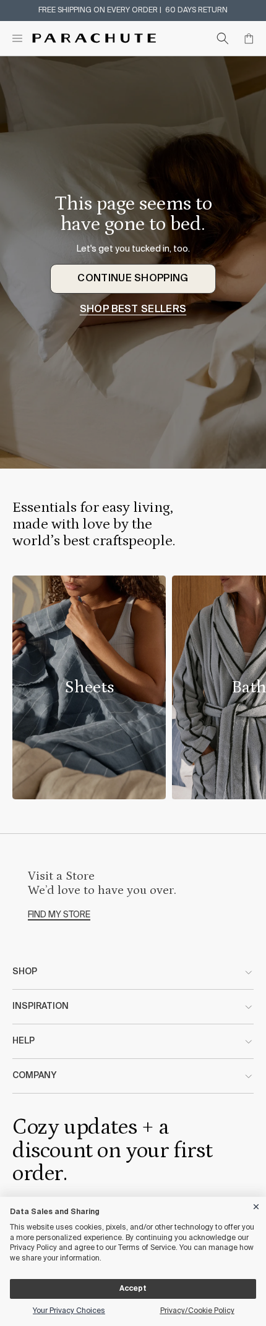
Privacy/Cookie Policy (197, 1311)
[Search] (222, 38)
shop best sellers (133, 310)
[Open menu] (17, 38)
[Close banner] (256, 1204)
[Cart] (248, 38)
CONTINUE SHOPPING (132, 279)
